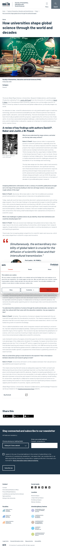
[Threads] (46, 487)
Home (3, 11)
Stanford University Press (26, 389)
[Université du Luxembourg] (6, 4)
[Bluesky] (49, 487)
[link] (15, 395)
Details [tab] (30, 269)
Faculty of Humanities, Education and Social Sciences (20, 11)
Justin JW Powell (25, 100)
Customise (29, 290)
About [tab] (49, 269)
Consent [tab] (10, 269)
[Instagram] (39, 487)
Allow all (49, 290)
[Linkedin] (36, 487)
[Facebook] (32, 487)
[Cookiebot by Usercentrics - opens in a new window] (51, 265)
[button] (8, 416)
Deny (11, 290)
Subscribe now (9, 468)
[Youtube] (42, 487)
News (36, 11)
